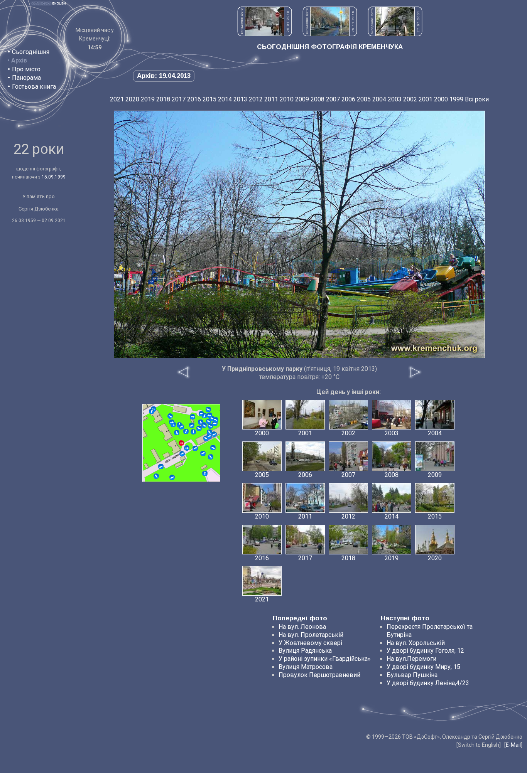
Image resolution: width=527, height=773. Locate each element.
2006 (348, 99)
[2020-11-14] (204, 415)
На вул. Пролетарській (311, 634)
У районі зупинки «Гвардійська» (325, 658)
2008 (317, 99)
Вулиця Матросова (306, 666)
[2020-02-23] (192, 417)
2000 (441, 99)
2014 (225, 99)
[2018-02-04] (209, 432)
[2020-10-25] (172, 422)
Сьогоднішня (30, 52)
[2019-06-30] (216, 420)
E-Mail (513, 745)
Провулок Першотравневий (319, 675)
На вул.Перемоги (411, 658)
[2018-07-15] (193, 432)
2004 (379, 99)
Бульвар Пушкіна (412, 675)
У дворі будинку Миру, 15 (423, 666)
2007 (333, 99)
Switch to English (478, 745)
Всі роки (477, 99)
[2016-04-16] (208, 409)
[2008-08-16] (192, 425)
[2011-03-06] (205, 473)
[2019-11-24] (172, 477)
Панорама (26, 77)
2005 (364, 99)
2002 (410, 99)
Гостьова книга (34, 86)
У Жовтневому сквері (310, 643)
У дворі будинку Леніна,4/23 (428, 683)
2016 (194, 99)
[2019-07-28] (203, 453)
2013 (240, 99)
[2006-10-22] (186, 431)
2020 (132, 99)
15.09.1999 (54, 177)
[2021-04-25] (210, 426)
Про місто (26, 69)
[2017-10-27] (177, 432)
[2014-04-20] (199, 428)
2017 (179, 99)
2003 (395, 99)
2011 (271, 99)
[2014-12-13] (182, 454)
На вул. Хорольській (416, 643)
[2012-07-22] (209, 436)
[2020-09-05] (211, 457)
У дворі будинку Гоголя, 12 (425, 650)
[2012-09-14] (181, 427)
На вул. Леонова (302, 626)
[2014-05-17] (195, 448)
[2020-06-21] (151, 411)
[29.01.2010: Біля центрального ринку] (264, 34)
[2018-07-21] (204, 425)
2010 (287, 99)
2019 (148, 99)
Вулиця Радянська (305, 650)
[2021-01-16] (187, 448)
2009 (302, 99)
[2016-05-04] (214, 434)
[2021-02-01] (213, 447)
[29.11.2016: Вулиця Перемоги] (330, 34)
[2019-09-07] (209, 415)
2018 (163, 99)
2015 (209, 99)
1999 (456, 99)
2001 (425, 99)
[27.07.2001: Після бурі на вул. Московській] (395, 34)
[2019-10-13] (161, 466)
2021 (117, 99)
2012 (256, 99)
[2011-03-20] (170, 416)
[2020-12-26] (156, 476)
